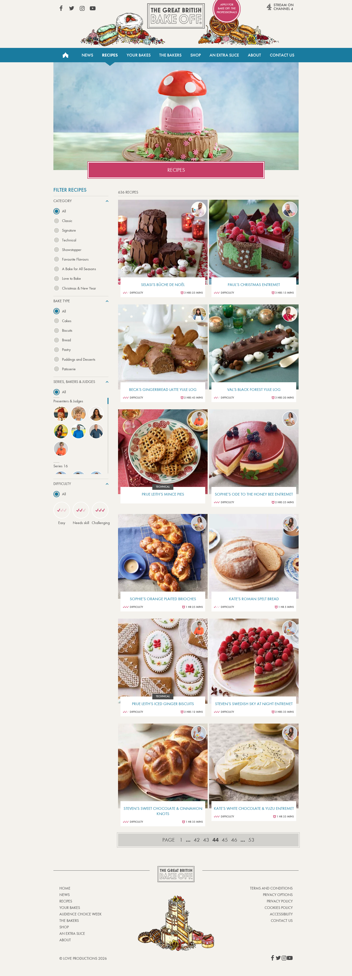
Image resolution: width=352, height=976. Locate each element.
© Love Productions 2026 (83, 958)
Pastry (66, 349)
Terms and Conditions (271, 888)
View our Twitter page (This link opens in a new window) (71, 8)
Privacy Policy (280, 901)
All (64, 211)
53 (251, 840)
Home (65, 55)
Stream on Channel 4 (271, 9)
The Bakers (170, 55)
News (87, 55)
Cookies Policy (279, 907)
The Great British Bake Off (176, 16)
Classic (67, 220)
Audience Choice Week (80, 914)
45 (225, 840)
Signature (69, 230)
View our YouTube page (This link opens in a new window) (93, 8)
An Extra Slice (224, 55)
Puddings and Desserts (78, 359)
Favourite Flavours (75, 259)
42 (197, 840)
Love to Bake (71, 278)
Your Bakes (139, 55)
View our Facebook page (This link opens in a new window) (61, 8)
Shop (195, 55)
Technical (69, 240)
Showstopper (71, 249)
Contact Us (282, 55)
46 (234, 840)
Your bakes (69, 907)
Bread (66, 340)
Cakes (66, 321)
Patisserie (69, 369)
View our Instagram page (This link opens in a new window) (82, 8)
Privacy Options (278, 894)
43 (206, 840)
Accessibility (281, 914)
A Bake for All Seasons (79, 269)
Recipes (110, 55)
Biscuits (67, 330)
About (254, 55)
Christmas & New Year (79, 288)
